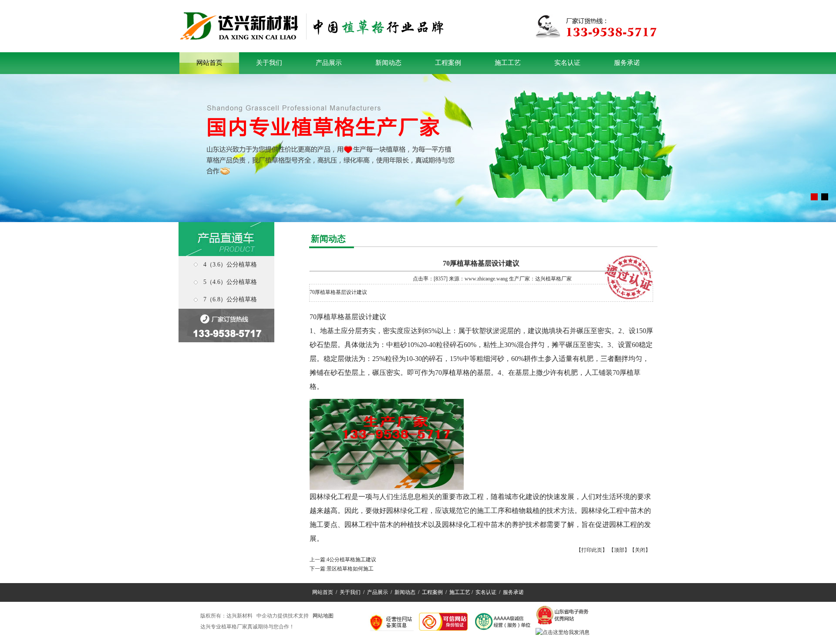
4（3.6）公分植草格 (230, 264)
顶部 (619, 550)
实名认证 (567, 62)
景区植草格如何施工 (350, 569)
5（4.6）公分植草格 (230, 282)
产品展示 (329, 62)
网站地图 (323, 616)
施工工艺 (508, 62)
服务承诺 (627, 62)
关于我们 (269, 62)
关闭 (640, 550)
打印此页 (591, 550)
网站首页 (209, 62)
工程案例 (448, 62)
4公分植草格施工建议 (351, 560)
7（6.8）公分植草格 (230, 299)
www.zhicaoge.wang (486, 279)
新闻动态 (388, 62)
